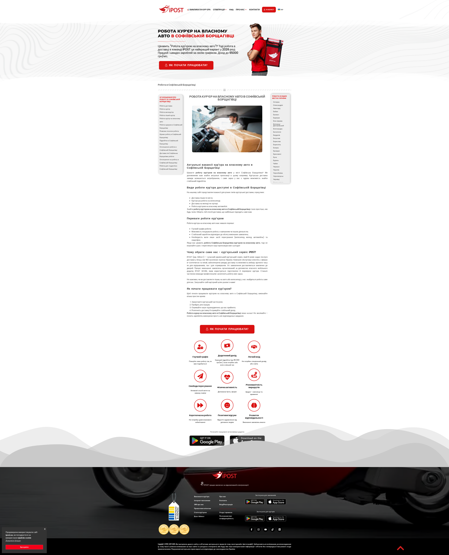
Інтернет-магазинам (202, 500)
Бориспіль (277, 144)
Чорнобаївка (278, 173)
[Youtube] (265, 529)
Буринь (276, 160)
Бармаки (276, 118)
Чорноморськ (278, 176)
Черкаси (276, 167)
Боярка (276, 148)
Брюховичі (277, 154)
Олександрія (278, 105)
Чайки (275, 163)
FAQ (231, 9)
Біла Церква (277, 121)
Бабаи (275, 111)
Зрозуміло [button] (24, 547)
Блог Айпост (199, 516)
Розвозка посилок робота (169, 131)
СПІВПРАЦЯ (219, 9)
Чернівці (276, 179)
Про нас (222, 496)
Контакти (223, 500)
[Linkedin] (279, 529)
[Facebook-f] (251, 529)
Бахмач (276, 114)
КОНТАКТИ (254, 9)
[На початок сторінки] (400, 548)
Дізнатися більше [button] (13, 541)
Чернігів (276, 170)
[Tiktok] (272, 529)
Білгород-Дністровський (278, 125)
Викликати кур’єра (201, 496)
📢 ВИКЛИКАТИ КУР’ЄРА (199, 9)
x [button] (45, 529)
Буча (275, 157)
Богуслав (276, 138)
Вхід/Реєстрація (226, 504)
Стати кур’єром (200, 512)
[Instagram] (258, 529)
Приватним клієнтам (202, 508)
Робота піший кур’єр (167, 115)
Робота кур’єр (165, 109)
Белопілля (277, 132)
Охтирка (276, 102)
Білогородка (277, 129)
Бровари (276, 151)
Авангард (276, 108)
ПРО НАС (240, 9)
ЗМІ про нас (199, 504)
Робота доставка (166, 106)
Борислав (277, 141)
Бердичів (276, 135)
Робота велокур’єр (167, 112)
